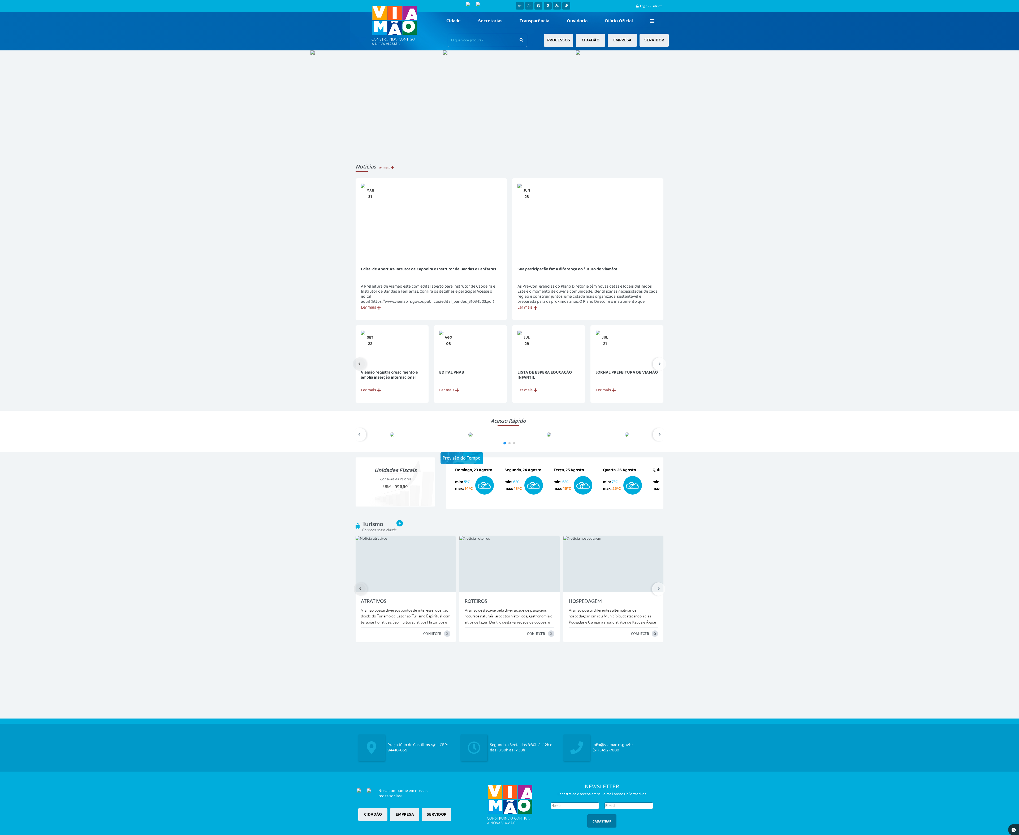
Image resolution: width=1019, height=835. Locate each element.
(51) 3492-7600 (606, 750)
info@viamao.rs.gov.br (613, 745)
